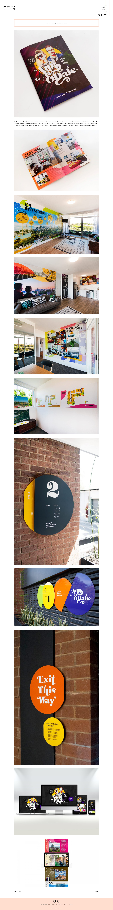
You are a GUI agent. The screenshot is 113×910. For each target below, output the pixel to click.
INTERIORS (52, 904)
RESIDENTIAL (59, 904)
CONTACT (71, 904)
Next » (97, 891)
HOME (41, 904)
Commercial (104, 9)
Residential (104, 7)
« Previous (17, 891)
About (105, 5)
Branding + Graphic (102, 11)
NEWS (65, 904)
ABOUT (46, 904)
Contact (105, 14)
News (105, 12)
